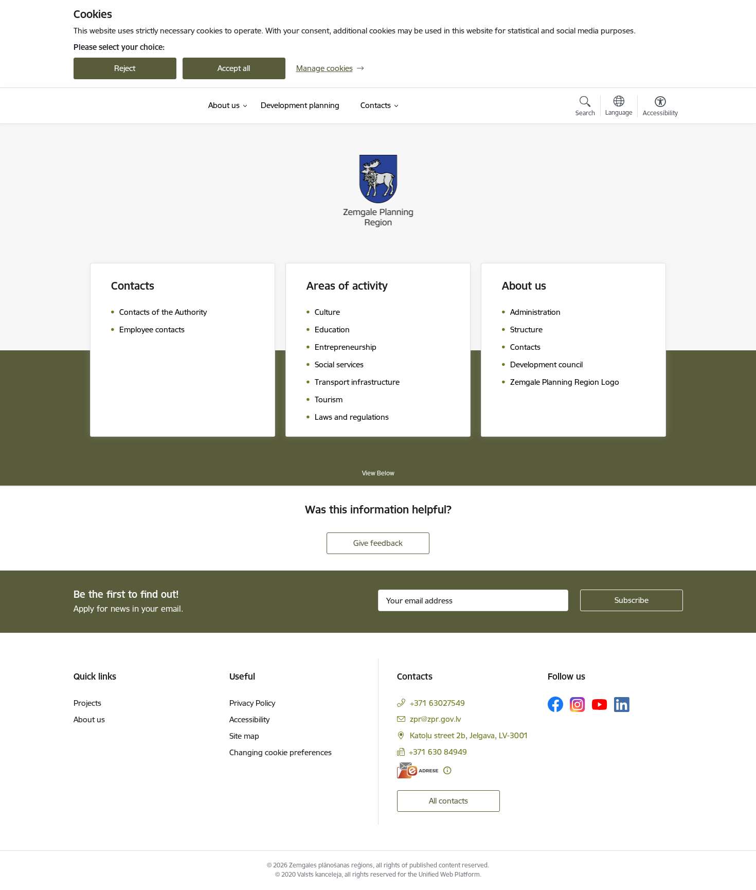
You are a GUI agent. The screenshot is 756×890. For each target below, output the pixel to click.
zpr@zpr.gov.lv (435, 719)
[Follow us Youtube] (599, 704)
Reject (124, 68)
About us (89, 719)
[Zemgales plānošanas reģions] (120, 106)
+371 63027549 (437, 703)
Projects (87, 703)
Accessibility (249, 719)
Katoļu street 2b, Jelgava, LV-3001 (469, 735)
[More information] (447, 770)
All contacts (448, 801)
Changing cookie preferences (280, 752)
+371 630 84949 (438, 752)
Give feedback (378, 543)
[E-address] (417, 770)
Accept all (234, 68)
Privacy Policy (252, 703)
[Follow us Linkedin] (621, 705)
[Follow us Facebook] (555, 704)
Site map (244, 736)
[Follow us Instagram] (577, 704)
